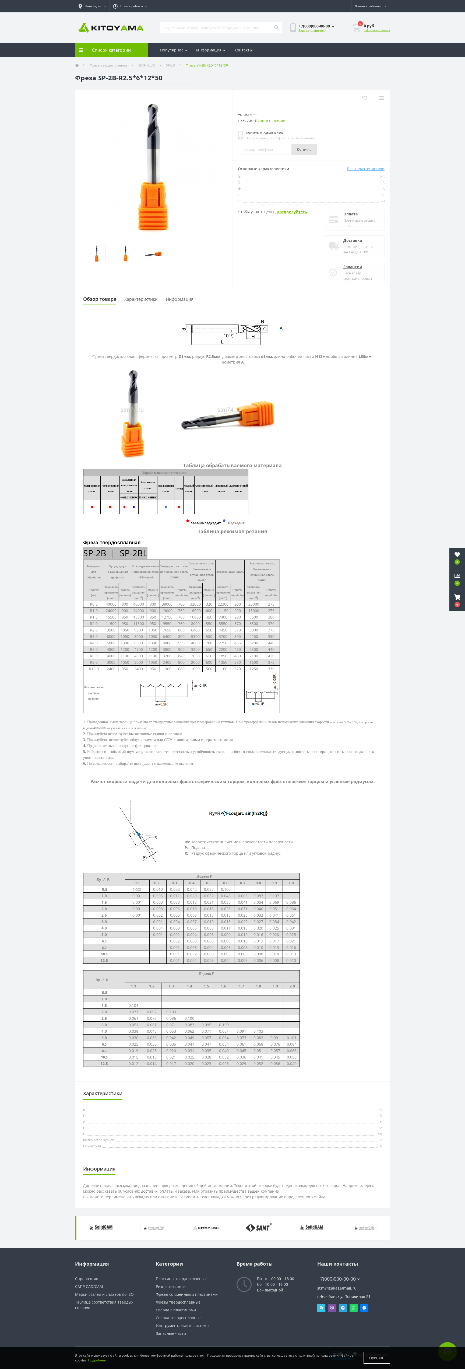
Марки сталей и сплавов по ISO (104, 1294)
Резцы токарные (171, 1286)
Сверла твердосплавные (179, 1317)
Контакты (243, 50)
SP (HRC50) (146, 65)
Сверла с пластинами (176, 1309)
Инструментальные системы (182, 1325)
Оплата (350, 213)
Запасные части (171, 1333)
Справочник (86, 1278)
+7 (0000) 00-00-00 (334, 1271)
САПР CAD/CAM (89, 1286)
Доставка (352, 240)
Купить (304, 149)
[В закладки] (364, 98)
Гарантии (352, 266)
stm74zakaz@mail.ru (337, 1288)
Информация (208, 50)
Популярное (172, 50)
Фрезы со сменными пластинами (187, 1294)
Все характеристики (366, 168)
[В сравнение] (381, 98)
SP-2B (170, 65)
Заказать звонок (311, 30)
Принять (376, 1357)
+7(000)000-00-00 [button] (337, 1279)
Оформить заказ (377, 30)
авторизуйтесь (292, 211)
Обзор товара (99, 299)
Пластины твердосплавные (181, 1278)
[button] (92, 6)
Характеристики (141, 299)
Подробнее (97, 1360)
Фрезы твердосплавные (109, 65)
